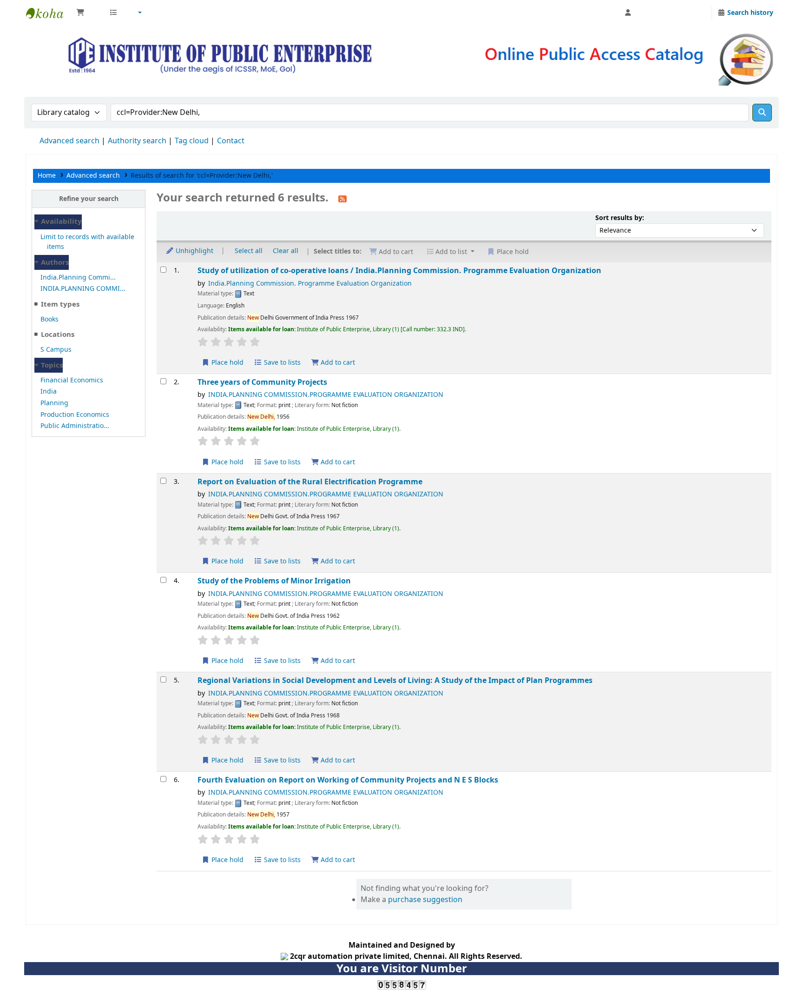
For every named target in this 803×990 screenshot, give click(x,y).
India (48, 391)
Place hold (227, 363)
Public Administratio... (74, 426)
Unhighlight (193, 251)
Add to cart (337, 363)
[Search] (762, 112)
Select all (249, 251)
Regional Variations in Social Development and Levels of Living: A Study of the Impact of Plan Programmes (394, 680)
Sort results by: (619, 218)
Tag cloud (192, 141)
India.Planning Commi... (78, 277)
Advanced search (69, 141)
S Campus (56, 350)
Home (47, 176)
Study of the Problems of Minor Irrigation (274, 580)
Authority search (137, 141)
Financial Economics (71, 380)
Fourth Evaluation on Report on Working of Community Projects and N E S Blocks (347, 780)
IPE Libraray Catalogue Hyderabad (49, 13)
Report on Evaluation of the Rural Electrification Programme (309, 481)
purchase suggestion (425, 899)
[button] (88, 13)
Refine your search (88, 199)
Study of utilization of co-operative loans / (399, 270)
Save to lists (281, 363)
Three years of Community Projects (262, 382)
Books (49, 319)
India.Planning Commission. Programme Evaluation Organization (310, 283)
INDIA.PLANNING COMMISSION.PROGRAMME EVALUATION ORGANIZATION (325, 395)
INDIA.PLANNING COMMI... (82, 289)
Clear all (285, 251)
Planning (54, 403)
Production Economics (74, 415)
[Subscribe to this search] (342, 198)
